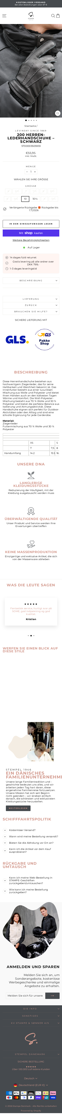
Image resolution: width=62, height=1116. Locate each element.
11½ (53, 198)
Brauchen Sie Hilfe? (31, 311)
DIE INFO (30, 1009)
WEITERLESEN (18, 808)
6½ (17, 191)
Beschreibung (31, 280)
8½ (52, 191)
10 (25, 198)
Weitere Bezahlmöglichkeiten (31, 240)
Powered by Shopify (31, 1110)
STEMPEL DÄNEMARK (30, 1054)
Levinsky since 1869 (31, 131)
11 (44, 198)
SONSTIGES (30, 1016)
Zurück (31, 305)
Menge (31, 166)
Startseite (30, 126)
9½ (16, 198)
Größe (31, 186)
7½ (35, 191)
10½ (35, 198)
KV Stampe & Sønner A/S (30, 1023)
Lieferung (31, 299)
